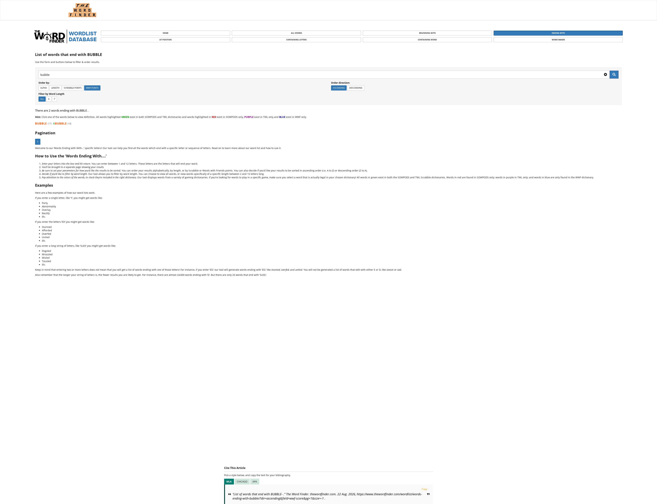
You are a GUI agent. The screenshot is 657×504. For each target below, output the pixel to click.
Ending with (558, 33)
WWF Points (92, 87)
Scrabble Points (73, 87)
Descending (355, 87)
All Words (296, 33)
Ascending (339, 87)
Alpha (43, 87)
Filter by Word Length (51, 93)
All (42, 99)
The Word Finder (82, 10)
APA (255, 481)
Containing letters (296, 39)
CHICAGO (242, 481)
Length (55, 87)
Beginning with (427, 33)
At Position (165, 39)
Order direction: (340, 82)
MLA (229, 481)
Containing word (427, 39)
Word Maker (558, 39)
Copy (424, 489)
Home (165, 33)
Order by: (44, 82)
